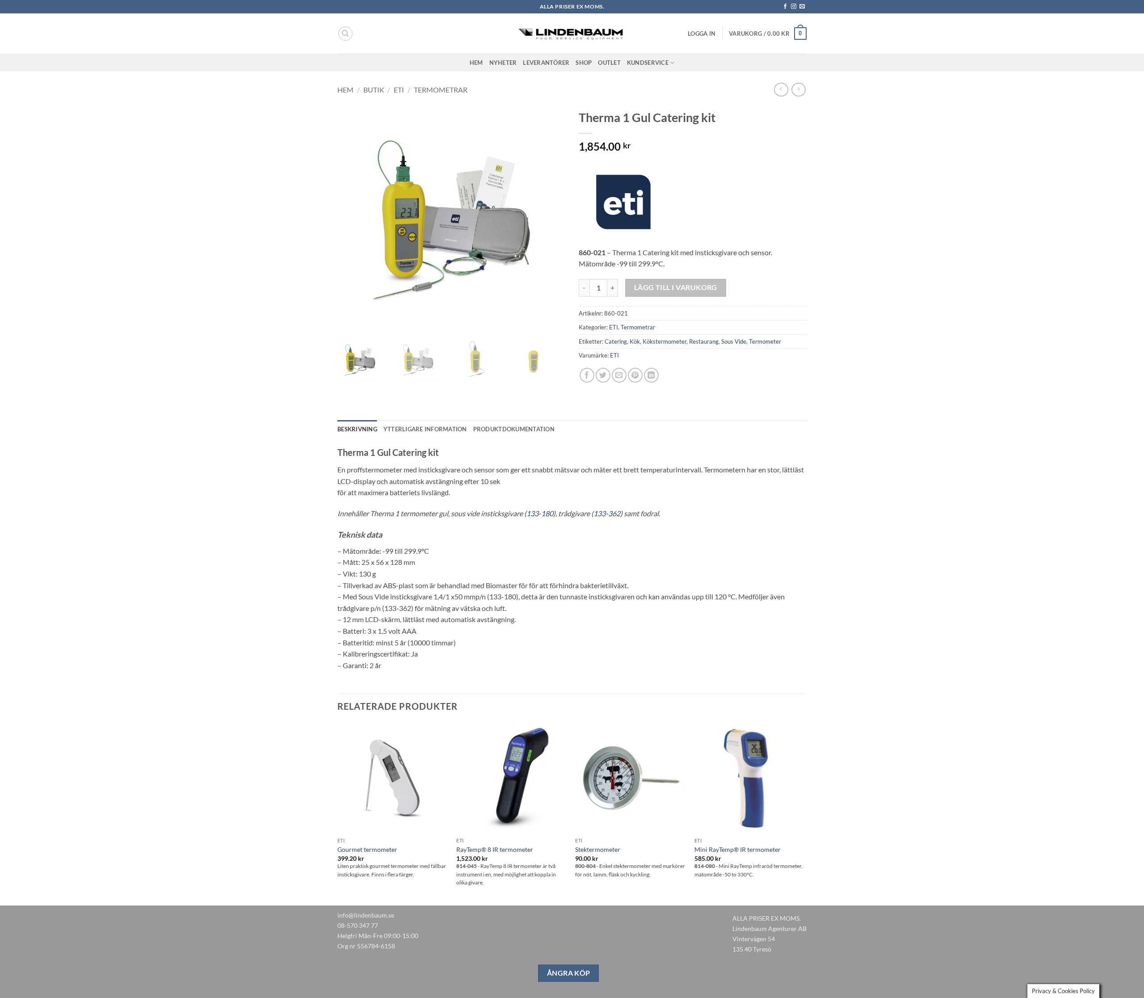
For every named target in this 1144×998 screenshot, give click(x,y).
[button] (701, 33)
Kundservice (648, 62)
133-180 (539, 513)
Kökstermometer (664, 341)
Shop (584, 62)
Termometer (765, 341)
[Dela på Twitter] (603, 375)
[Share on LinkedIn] (651, 375)
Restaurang (704, 341)
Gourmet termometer (367, 849)
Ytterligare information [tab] (425, 429)
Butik (373, 89)
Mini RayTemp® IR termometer (737, 849)
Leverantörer (546, 62)
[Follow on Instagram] (793, 7)
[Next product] (781, 90)
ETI (399, 89)
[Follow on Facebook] (785, 7)
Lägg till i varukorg (675, 287)
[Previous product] (798, 90)
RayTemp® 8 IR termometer (494, 849)
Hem (476, 62)
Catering (616, 341)
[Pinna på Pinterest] (635, 375)
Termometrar (440, 89)
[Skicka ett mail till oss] (802, 7)
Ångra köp (568, 973)
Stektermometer (597, 849)
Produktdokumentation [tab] (514, 429)
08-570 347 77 (357, 925)
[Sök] (345, 33)
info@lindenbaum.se (365, 915)
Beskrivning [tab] (357, 429)
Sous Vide (733, 341)
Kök (635, 341)
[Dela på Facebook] (587, 375)
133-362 (606, 513)
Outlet (609, 62)
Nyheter (503, 62)
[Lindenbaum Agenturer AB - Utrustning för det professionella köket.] (572, 33)
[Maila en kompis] (619, 375)
